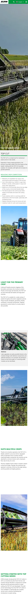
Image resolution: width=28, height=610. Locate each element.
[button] (14, 2)
